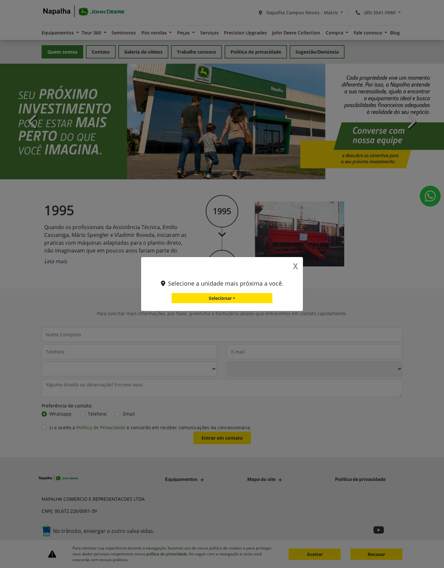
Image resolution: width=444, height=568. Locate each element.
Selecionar (220, 298)
